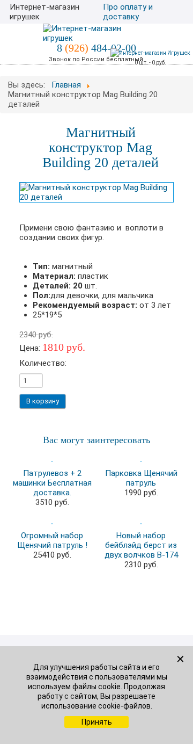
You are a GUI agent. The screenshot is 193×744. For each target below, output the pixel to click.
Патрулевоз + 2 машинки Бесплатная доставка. (52, 482)
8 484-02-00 (96, 48)
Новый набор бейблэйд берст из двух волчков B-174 (141, 545)
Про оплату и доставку (128, 11)
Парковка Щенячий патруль (141, 478)
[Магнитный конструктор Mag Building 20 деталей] (96, 192)
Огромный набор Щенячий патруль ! (52, 540)
